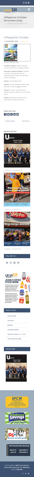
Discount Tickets (13, 334)
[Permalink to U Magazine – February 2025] (17, 229)
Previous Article (9, 121)
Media (22, 41)
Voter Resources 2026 (14, 339)
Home (5, 23)
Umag (26, 41)
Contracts (11, 320)
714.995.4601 (18, 469)
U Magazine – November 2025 (13, 170)
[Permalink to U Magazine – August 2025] (17, 190)
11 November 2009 (11, 41)
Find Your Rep (12, 316)
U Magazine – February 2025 (12, 249)
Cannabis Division (13, 330)
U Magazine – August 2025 (12, 209)
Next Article (26, 121)
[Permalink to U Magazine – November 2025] (17, 150)
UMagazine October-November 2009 (17, 37)
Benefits (10, 325)
